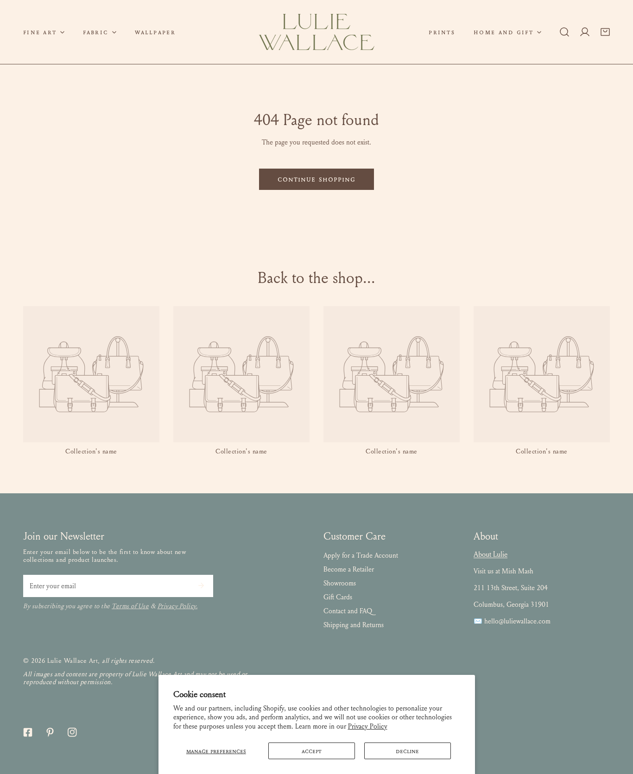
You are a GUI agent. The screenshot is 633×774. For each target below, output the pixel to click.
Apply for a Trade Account (360, 555)
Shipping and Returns (353, 625)
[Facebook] (28, 732)
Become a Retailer (348, 569)
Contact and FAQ (347, 611)
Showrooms (339, 583)
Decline (407, 751)
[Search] (564, 32)
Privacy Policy (367, 726)
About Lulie (490, 554)
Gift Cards (337, 597)
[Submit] (201, 585)
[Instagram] (72, 732)
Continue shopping (317, 179)
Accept (312, 751)
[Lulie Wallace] (316, 32)
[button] (44, 32)
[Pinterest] (50, 732)
